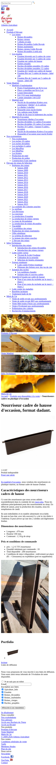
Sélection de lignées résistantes (30, 260)
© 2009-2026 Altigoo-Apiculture (15, 737)
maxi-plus (39, 502)
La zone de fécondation (22, 221)
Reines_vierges (10, 700)
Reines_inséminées (12, 697)
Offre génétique (18, 233)
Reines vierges (23, 39)
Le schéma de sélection (22, 236)
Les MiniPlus (17, 151)
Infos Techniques (14, 243)
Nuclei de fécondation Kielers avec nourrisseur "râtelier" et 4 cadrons (32, 103)
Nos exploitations (14, 136)
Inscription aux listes (10, 687)
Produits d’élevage (14, 32)
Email (3, 684)
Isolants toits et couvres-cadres (30, 274)
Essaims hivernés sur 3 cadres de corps (34, 59)
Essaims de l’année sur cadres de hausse (34, 71)
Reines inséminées (25, 47)
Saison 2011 (22, 175)
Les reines (16, 34)
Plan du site (6, 749)
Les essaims (17, 54)
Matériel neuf (17, 100)
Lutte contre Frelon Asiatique (29, 265)
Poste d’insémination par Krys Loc (32, 88)
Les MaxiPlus (18, 148)
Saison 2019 (22, 194)
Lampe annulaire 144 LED (29, 97)
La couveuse (17, 214)
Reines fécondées (24, 37)
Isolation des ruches (20, 270)
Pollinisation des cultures (22, 308)
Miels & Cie (12, 296)
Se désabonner (7, 712)
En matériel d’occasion (11, 482)
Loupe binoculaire (25, 93)
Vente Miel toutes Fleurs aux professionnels (30, 303)
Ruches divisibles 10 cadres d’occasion (34, 124)
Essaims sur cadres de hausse (29, 61)
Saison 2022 (22, 202)
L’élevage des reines (20, 240)
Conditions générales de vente (14, 741)
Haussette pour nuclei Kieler (29, 110)
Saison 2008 (22, 168)
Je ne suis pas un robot (14, 681)
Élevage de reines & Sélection (19, 163)
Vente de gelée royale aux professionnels (29, 299)
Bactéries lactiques (20, 291)
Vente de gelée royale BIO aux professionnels (31, 301)
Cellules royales (24, 42)
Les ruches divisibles (21, 143)
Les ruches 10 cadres (21, 141)
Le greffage (17, 209)
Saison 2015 (22, 185)
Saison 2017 (22, 190)
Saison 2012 (22, 177)
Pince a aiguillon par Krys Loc (30, 90)
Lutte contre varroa (20, 253)
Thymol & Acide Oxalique (28, 255)
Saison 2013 (22, 180)
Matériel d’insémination (22, 85)
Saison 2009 (22, 170)
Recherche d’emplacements (23, 311)
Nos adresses (6, 720)
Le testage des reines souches (24, 238)
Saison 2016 (22, 187)
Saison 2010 (22, 173)
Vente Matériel (13, 83)
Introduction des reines (21, 245)
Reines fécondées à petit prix (29, 51)
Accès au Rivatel (8, 725)
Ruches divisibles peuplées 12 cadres (33, 68)
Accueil (10, 30)
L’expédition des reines (22, 228)
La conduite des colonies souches (26, 206)
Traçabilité (16, 226)
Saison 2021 (22, 199)
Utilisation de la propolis (27, 257)
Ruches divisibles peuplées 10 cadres (33, 66)
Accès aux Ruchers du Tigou (13, 722)
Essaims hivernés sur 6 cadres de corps (34, 56)
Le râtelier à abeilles (26, 107)
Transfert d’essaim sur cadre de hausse (28, 277)
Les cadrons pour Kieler (27, 112)
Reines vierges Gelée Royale (29, 49)
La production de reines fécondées (26, 223)
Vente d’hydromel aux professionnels (28, 306)
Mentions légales (8, 746)
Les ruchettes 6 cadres (21, 146)
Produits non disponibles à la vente (25, 396)
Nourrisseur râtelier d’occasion (30, 119)
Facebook (6, 757)
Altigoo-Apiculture (9, 25)
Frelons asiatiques (19, 262)
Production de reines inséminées (25, 231)
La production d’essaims (22, 216)
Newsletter (5, 754)
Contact (4, 6)
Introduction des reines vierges (30, 250)
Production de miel (20, 156)
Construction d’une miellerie (24, 160)
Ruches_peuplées (11, 703)
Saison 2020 (22, 197)
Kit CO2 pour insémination (29, 95)
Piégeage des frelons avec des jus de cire (34, 267)
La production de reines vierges (25, 219)
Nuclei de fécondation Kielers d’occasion (35, 131)
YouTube (5, 760)
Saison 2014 (22, 182)
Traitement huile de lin (21, 294)
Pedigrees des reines (20, 165)
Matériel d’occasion (20, 117)
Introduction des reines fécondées (31, 248)
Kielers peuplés (24, 63)
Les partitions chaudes (26, 272)
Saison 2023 (22, 204)
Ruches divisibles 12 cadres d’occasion (34, 122)
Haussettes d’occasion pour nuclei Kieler (34, 134)
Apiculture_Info (11, 689)
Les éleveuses (18, 211)
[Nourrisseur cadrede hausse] (25, 632)
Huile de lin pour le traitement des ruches (34, 114)
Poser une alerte (8, 475)
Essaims (7, 692)
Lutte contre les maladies (22, 289)
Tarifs (3, 744)
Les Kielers (17, 153)
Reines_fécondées (12, 695)
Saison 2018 (22, 192)
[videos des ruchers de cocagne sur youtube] (8, 9)
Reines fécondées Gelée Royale (31, 44)
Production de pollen (21, 158)
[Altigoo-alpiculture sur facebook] (2, 9)
